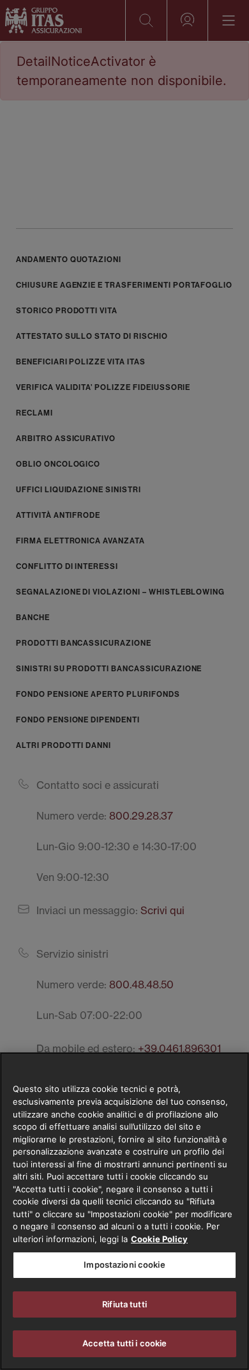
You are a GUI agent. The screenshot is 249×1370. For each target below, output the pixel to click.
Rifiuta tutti (124, 1304)
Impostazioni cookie (124, 1264)
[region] (124, 1211)
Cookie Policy (159, 1239)
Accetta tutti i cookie (124, 1343)
